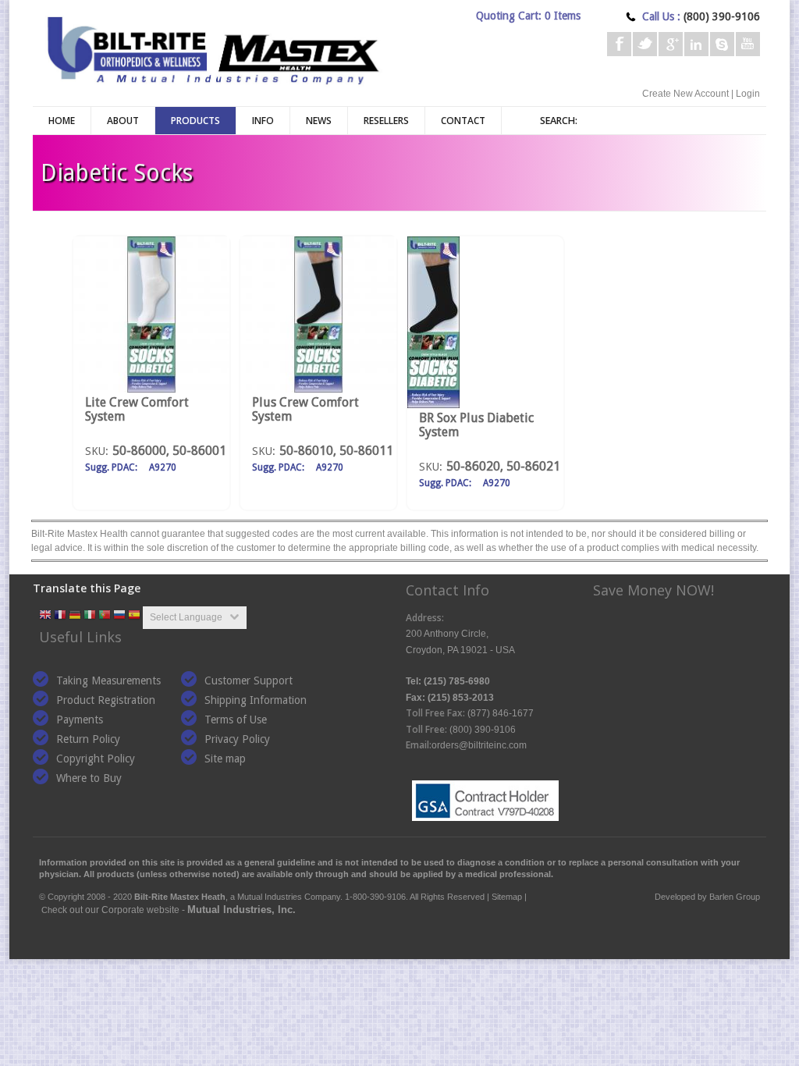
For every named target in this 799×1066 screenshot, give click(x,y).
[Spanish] (134, 616)
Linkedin (696, 44)
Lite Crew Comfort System (137, 409)
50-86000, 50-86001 (169, 450)
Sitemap (507, 896)
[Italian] (89, 616)
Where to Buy (89, 778)
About (123, 120)
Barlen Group (734, 896)
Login (748, 93)
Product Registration (105, 700)
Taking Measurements (108, 680)
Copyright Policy (95, 758)
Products (195, 120)
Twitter (645, 44)
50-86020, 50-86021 (503, 466)
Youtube (748, 44)
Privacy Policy (237, 739)
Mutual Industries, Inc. (241, 909)
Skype (722, 44)
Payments (79, 719)
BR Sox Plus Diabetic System (476, 424)
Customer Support (248, 680)
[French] (60, 616)
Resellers (386, 120)
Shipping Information (255, 700)
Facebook (619, 44)
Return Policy (88, 739)
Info (263, 120)
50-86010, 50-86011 (336, 450)
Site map (225, 758)
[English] (45, 616)
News (319, 120)
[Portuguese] (104, 616)
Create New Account (685, 93)
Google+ (671, 44)
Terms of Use (235, 719)
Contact (463, 120)
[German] (75, 616)
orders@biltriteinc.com (479, 745)
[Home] (212, 49)
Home (61, 120)
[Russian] (119, 616)
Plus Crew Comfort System (305, 409)
